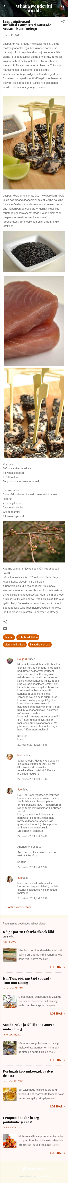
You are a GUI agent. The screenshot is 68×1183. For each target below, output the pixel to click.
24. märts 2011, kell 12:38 (32, 898)
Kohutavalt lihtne (28, 637)
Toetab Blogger (36, 1169)
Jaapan (9, 637)
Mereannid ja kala (15, 644)
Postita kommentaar (19, 907)
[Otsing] (63, 7)
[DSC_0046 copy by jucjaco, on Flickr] (34, 188)
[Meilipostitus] (5, 630)
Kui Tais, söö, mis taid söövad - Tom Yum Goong (27, 980)
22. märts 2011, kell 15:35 (32, 744)
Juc (19, 789)
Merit (20, 755)
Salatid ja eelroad (40, 644)
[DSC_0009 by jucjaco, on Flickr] (34, 561)
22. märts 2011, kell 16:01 (32, 836)
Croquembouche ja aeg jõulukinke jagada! (21, 1120)
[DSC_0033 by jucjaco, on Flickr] (34, 457)
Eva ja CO (23, 659)
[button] (63, 22)
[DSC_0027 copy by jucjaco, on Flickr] (34, 271)
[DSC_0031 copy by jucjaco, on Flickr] (34, 365)
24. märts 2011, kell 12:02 (32, 867)
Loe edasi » (57, 967)
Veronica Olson (43, 1176)
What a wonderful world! (34, 8)
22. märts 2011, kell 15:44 (32, 779)
